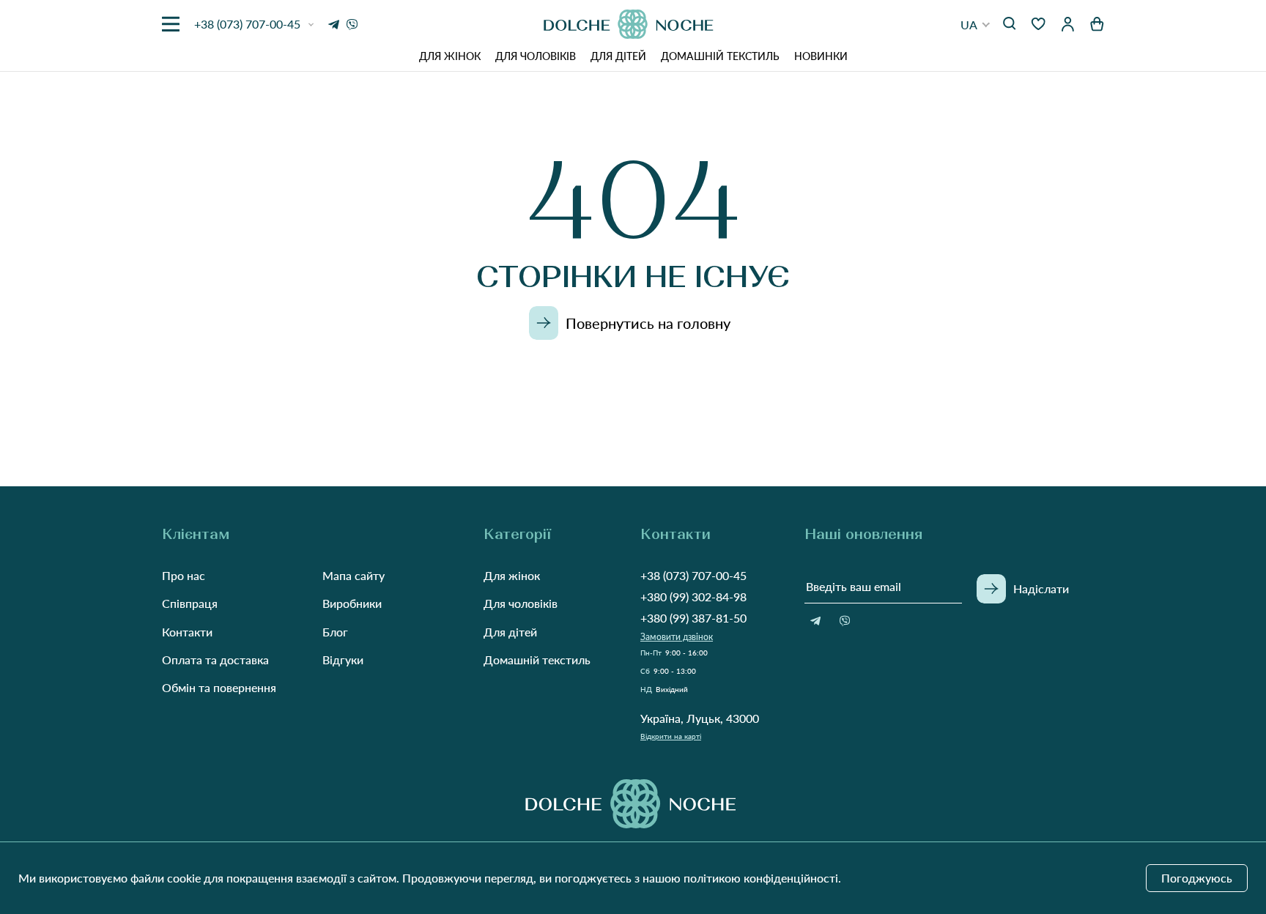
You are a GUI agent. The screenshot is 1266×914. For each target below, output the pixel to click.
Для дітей (618, 56)
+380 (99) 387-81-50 (693, 618)
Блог (335, 632)
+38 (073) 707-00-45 (693, 575)
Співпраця (190, 603)
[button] (975, 24)
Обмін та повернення (219, 687)
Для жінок (450, 56)
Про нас (183, 575)
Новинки (821, 56)
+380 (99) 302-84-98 (693, 596)
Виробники (352, 603)
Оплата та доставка (215, 659)
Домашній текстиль (720, 56)
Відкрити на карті (670, 736)
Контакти (187, 632)
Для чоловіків (535, 56)
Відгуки (342, 659)
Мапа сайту (353, 575)
